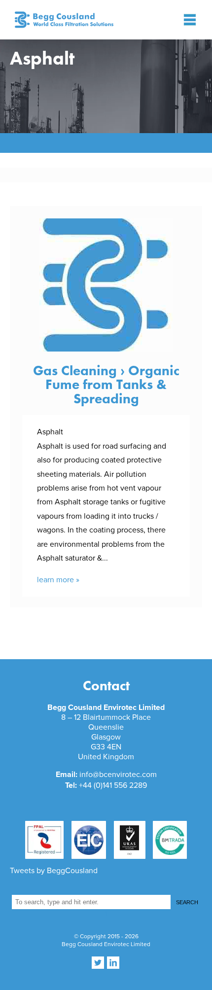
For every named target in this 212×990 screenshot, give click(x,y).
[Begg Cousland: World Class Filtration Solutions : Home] (59, 19)
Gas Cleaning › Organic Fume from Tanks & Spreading (106, 384)
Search (187, 902)
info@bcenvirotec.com (118, 774)
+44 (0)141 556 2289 (113, 785)
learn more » (58, 580)
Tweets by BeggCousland (54, 871)
